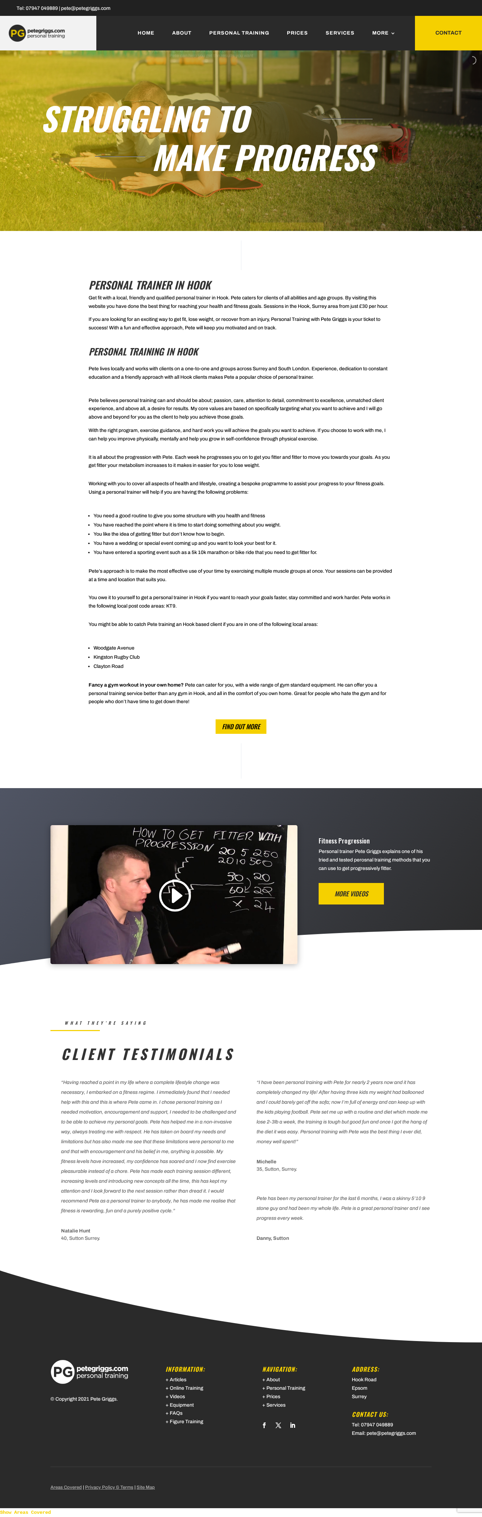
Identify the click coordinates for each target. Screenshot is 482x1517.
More (380, 33)
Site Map (146, 1487)
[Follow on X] (278, 1425)
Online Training (186, 1388)
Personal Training (239, 33)
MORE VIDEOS (351, 893)
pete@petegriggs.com (85, 8)
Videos (177, 1396)
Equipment (182, 1405)
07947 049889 (42, 8)
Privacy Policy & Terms (109, 1487)
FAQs (176, 1413)
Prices (297, 33)
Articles (178, 1379)
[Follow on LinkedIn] (292, 1425)
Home (146, 33)
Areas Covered (66, 1487)
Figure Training (186, 1421)
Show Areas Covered (25, 1512)
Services (340, 33)
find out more (241, 726)
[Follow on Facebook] (264, 1425)
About (182, 33)
